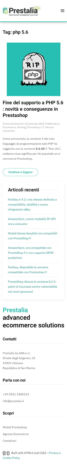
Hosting (21, 127)
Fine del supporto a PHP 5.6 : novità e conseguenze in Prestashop (33, 109)
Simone (18, 123)
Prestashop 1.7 (35, 127)
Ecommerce (9, 127)
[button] (62, 10)
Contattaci (9, 440)
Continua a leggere (20, 172)
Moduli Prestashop (15, 427)
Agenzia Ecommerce (16, 434)
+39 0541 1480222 (16, 394)
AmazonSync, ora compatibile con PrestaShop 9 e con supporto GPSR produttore (30, 252)
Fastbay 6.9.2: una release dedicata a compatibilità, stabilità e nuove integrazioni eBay (32, 204)
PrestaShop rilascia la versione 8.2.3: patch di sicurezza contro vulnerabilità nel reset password (32, 286)
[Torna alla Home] (22, 10)
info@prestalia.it (13, 401)
